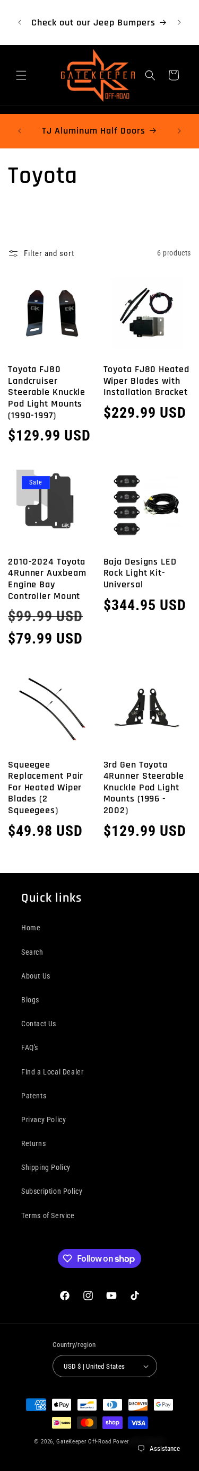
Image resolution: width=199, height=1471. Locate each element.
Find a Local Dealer (52, 1072)
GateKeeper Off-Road (83, 1441)
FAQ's (29, 1047)
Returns (33, 1143)
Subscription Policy (51, 1191)
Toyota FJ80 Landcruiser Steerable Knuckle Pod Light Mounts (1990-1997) (46, 392)
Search (32, 952)
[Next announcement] (179, 22)
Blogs (30, 1000)
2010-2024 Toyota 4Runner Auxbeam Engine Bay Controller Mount (47, 579)
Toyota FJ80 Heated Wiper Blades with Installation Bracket (146, 381)
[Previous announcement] (19, 22)
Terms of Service (48, 1215)
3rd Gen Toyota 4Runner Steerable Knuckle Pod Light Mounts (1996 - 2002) (143, 787)
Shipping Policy (46, 1167)
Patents (33, 1095)
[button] (21, 75)
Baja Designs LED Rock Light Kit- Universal (140, 573)
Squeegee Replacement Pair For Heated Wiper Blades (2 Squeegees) (45, 787)
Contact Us (38, 1023)
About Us (35, 976)
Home (30, 927)
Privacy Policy (43, 1119)
